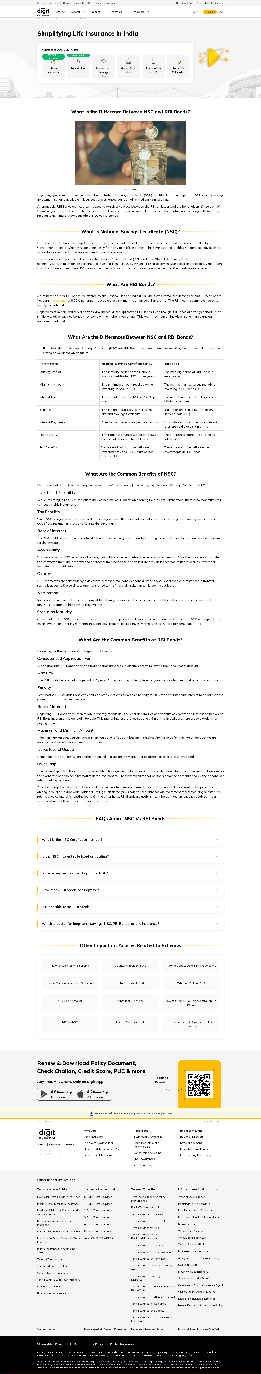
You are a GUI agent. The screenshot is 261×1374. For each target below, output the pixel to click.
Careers (68, 1144)
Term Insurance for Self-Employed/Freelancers (145, 1236)
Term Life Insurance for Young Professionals (148, 1198)
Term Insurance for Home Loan (149, 1258)
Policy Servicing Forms (194, 1149)
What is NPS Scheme (130, 1001)
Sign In (211, 11)
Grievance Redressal (48, 3)
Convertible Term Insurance (53, 1272)
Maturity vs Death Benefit (193, 1271)
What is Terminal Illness (192, 1237)
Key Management (191, 1143)
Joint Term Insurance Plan (52, 1266)
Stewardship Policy (50, 1344)
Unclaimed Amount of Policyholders (147, 1144)
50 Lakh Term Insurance (98, 1196)
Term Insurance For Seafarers (148, 1303)
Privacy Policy (94, 1344)
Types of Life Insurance (191, 1196)
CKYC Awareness (144, 1159)
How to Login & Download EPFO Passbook (191, 1024)
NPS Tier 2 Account (70, 1001)
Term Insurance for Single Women (151, 1251)
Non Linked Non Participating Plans (199, 1217)
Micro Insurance (187, 1224)
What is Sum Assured (190, 1230)
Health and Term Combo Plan (102, 1149)
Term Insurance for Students (147, 1310)
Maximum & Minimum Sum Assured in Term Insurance (58, 1212)
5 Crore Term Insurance (98, 1230)
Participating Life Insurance (194, 1203)
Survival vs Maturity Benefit (194, 1278)
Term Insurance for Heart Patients (151, 1220)
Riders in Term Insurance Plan (54, 1293)
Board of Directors (191, 1136)
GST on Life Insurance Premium (196, 1291)
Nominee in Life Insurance (193, 1251)
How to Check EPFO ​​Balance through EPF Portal (191, 1002)
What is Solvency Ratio (191, 1244)
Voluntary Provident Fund (130, 965)
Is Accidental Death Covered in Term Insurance (58, 1240)
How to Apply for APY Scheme (70, 965)
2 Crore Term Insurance (98, 1210)
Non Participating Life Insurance (197, 1210)
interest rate (58, 300)
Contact (54, 1144)
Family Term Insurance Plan (147, 1207)
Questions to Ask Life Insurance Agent (200, 1285)
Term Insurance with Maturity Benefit (58, 1279)
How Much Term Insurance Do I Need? (59, 1196)
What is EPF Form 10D (191, 983)
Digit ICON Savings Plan (99, 1143)
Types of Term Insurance (51, 1259)
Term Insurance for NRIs (145, 1227)
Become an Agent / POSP (77, 3)
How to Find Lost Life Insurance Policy (200, 1305)
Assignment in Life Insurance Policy (199, 1258)
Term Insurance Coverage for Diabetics (148, 1277)
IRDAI (74, 1344)
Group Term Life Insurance (100, 1155)
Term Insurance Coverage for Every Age (151, 1267)
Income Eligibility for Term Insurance (58, 1203)
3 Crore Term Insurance (98, 1217)
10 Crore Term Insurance (98, 1237)
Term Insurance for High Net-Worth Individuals (151, 1319)
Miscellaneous (142, 1165)
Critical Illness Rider (48, 1286)
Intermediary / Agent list (148, 1136)
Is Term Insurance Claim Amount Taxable (56, 1250)
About (41, 1144)
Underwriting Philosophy (195, 1155)
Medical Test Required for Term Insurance (55, 1222)
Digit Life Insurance (44, 19)
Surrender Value (187, 1264)
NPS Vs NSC (70, 1022)
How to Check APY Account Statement (70, 983)
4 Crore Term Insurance (98, 1224)
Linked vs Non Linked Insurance (196, 1298)
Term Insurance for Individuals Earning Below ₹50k (153, 1288)
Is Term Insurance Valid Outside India (58, 1231)
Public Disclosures (105, 3)
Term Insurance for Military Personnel (153, 1297)
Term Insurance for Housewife (148, 1245)
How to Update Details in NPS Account (191, 965)
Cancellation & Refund (147, 1152)
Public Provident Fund (130, 983)
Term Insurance (93, 1136)
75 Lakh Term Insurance (98, 1203)
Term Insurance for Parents (147, 1214)
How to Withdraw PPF (130, 1022)
